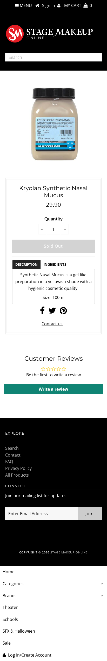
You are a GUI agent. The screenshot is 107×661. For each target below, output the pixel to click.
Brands (10, 595)
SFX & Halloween (19, 631)
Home (9, 572)
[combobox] (53, 57)
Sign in (49, 5)
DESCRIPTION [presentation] (26, 264)
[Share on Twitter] (52, 312)
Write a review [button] (53, 389)
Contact (13, 455)
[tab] (26, 264)
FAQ (9, 461)
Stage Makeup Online (69, 552)
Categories (13, 584)
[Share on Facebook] (42, 312)
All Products (17, 475)
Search (12, 448)
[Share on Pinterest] (63, 312)
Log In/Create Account (29, 655)
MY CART (78, 5)
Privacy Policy (18, 468)
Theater (10, 607)
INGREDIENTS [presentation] (55, 264)
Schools (10, 619)
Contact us (52, 324)
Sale (7, 643)
